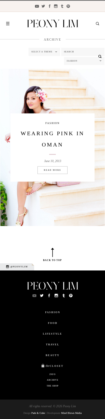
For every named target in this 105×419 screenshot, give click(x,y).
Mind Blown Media (71, 413)
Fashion (52, 122)
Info (52, 374)
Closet (54, 366)
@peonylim (18, 267)
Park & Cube (38, 413)
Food (52, 323)
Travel (52, 344)
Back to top (52, 260)
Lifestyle (52, 333)
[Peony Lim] (52, 24)
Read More (52, 170)
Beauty (52, 355)
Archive (52, 380)
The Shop (53, 386)
